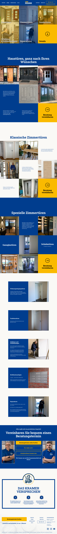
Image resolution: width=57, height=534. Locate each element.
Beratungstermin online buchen (28, 443)
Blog (18, 2)
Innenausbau (13, 2)
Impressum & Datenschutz (49, 525)
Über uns (43, 2)
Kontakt (38, 2)
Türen (8, 2)
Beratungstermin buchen (14, 519)
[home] (28, 3)
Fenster (3, 2)
